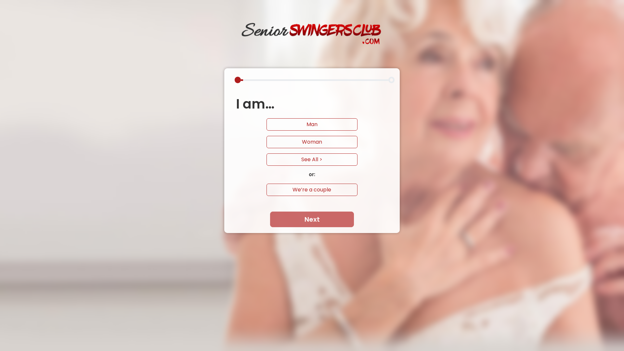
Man (312, 124)
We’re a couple (311, 189)
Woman (312, 142)
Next (312, 219)
